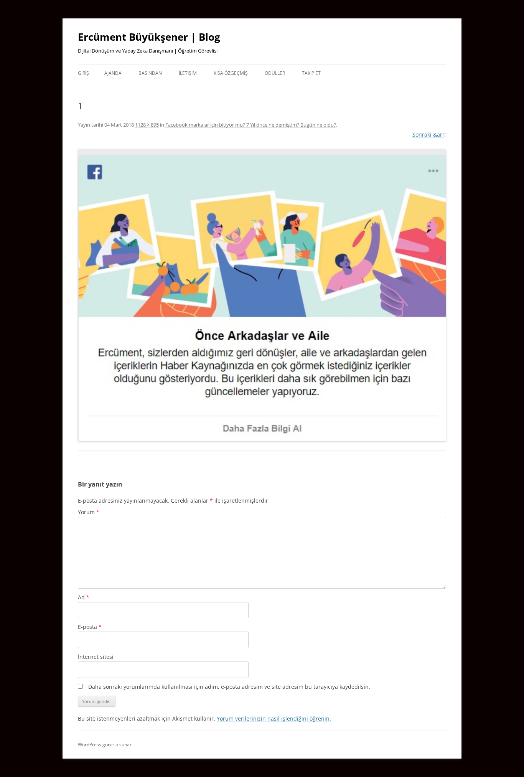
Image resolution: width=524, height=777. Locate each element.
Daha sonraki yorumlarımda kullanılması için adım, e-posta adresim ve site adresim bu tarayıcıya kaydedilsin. (229, 686)
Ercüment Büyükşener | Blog (149, 37)
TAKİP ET (311, 73)
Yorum (88, 512)
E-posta (90, 626)
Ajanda (113, 73)
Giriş (83, 73)
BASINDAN (150, 73)
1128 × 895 (147, 124)
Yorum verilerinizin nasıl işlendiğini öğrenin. (274, 718)
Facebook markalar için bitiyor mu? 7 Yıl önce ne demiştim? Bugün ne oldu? (250, 124)
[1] (262, 295)
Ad (83, 597)
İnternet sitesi (96, 656)
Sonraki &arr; (429, 134)
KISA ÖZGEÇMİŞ (231, 73)
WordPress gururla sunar (105, 744)
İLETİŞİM (188, 73)
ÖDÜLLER (275, 73)
